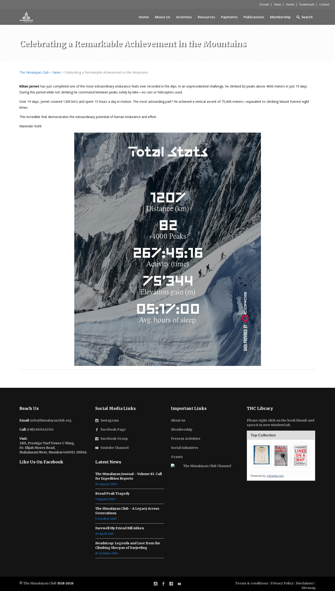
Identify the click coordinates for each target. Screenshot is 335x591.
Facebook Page (113, 429)
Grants (177, 457)
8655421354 (44, 429)
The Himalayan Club (40, 583)
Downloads (306, 4)
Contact (324, 4)
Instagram (109, 420)
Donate (264, 4)
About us (178, 420)
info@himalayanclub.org (51, 420)
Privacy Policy (282, 583)
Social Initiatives (184, 448)
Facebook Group (114, 439)
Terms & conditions (251, 583)
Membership (181, 429)
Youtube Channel (114, 448)
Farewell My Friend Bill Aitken (119, 528)
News (277, 4)
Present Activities (185, 439)
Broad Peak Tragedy (112, 493)
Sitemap (309, 588)
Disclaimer (305, 583)
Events (290, 4)
